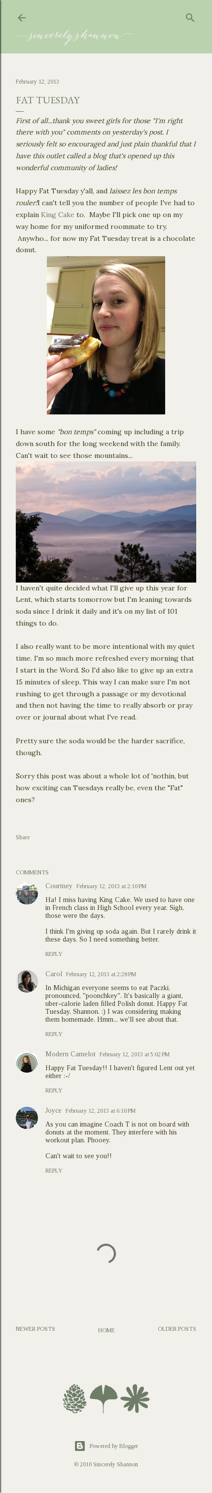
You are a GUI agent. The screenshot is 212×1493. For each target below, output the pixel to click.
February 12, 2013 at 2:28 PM (101, 974)
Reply (54, 953)
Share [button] (23, 837)
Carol (53, 974)
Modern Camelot (70, 1054)
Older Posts (177, 1328)
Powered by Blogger (114, 1446)
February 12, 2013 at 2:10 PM (111, 886)
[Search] (190, 16)
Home (106, 1330)
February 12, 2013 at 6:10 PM (101, 1110)
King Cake (57, 214)
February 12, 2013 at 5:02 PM (135, 1054)
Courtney (58, 886)
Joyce (53, 1110)
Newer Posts (35, 1328)
